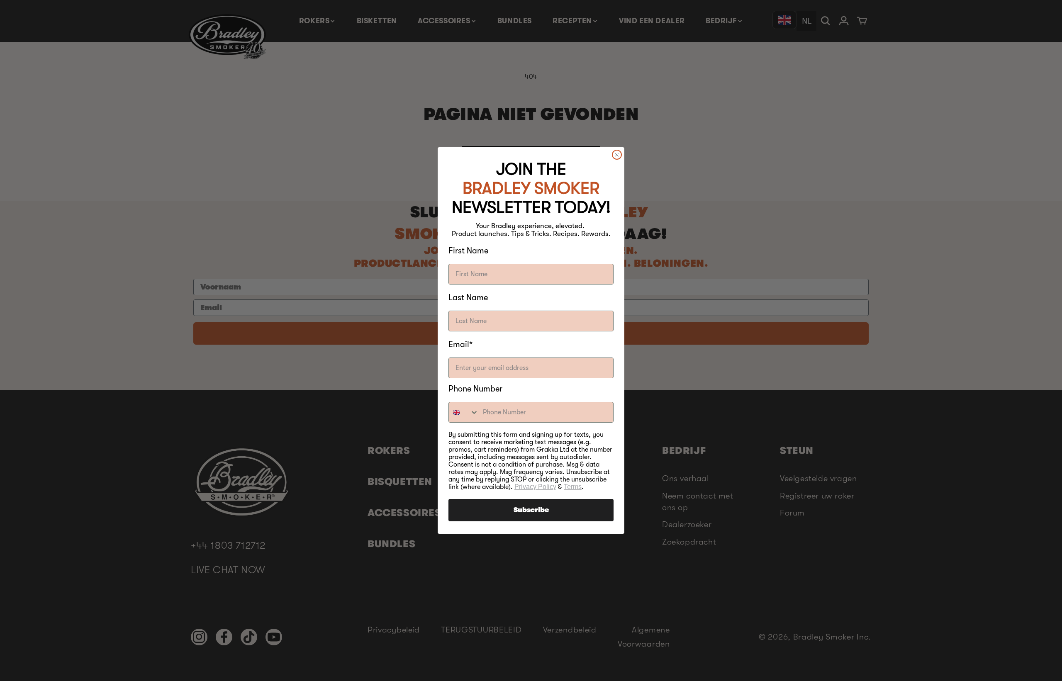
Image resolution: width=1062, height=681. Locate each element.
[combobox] (464, 412)
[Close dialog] (617, 155)
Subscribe (531, 510)
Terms (573, 486)
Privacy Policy (535, 486)
